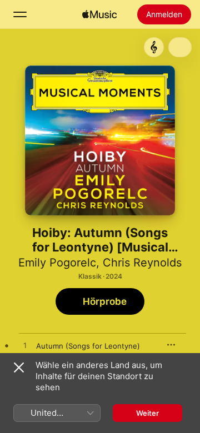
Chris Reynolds (142, 262)
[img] (99, 14)
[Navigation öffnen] (20, 14)
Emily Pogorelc (57, 262)
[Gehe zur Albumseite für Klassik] (154, 47)
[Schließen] (19, 367)
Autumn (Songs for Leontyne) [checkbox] (88, 345)
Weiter (147, 413)
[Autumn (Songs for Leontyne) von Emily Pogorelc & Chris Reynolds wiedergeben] (25, 346)
